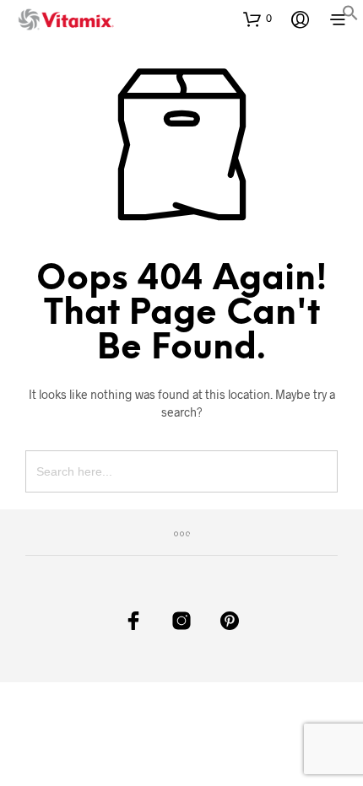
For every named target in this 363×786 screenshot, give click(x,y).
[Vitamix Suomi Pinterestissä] (229, 621)
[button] (350, 16)
